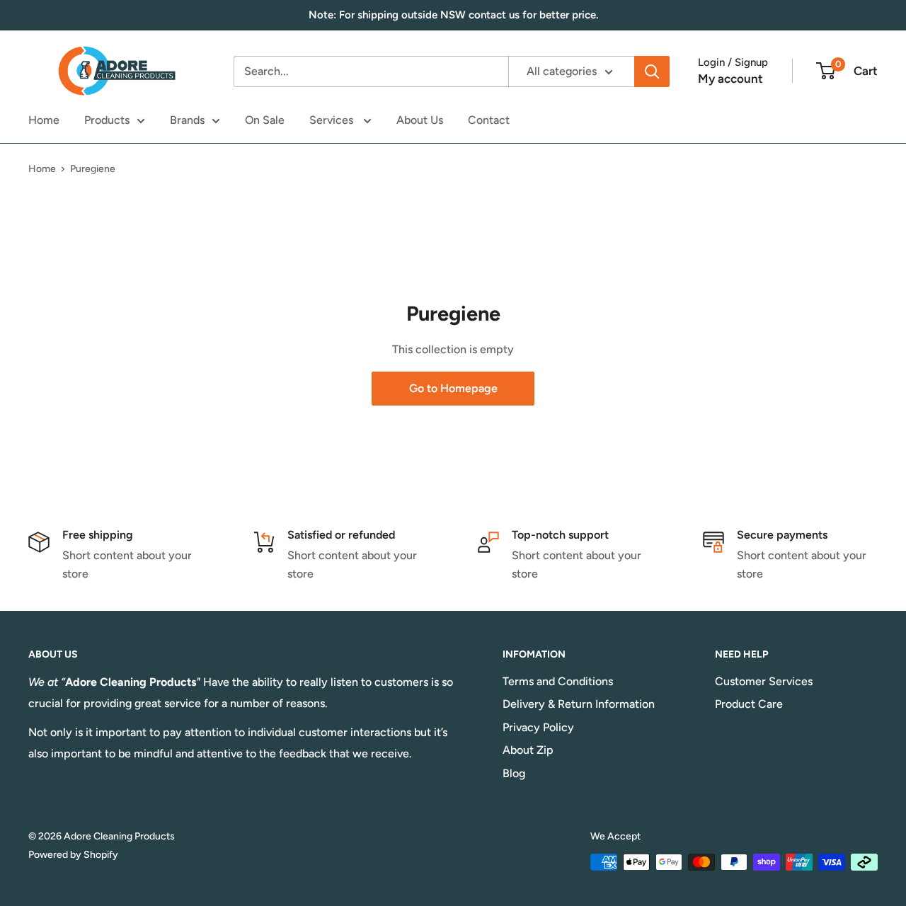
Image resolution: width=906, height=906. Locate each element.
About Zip (528, 750)
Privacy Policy (538, 727)
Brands (187, 120)
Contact (489, 120)
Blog (514, 773)
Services (332, 120)
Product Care (749, 704)
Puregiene (92, 169)
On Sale (265, 120)
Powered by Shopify (73, 855)
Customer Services (764, 681)
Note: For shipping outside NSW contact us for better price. (453, 14)
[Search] (652, 71)
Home (43, 120)
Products (107, 120)
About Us (419, 120)
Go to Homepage (453, 388)
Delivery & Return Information (579, 704)
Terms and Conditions (558, 681)
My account (730, 78)
